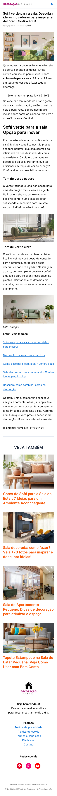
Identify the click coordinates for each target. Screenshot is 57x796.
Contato (28, 744)
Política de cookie (28, 731)
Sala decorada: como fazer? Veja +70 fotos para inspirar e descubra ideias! (28, 552)
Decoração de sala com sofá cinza (24, 355)
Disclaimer (28, 740)
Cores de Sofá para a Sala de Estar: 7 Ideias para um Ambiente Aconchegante (27, 498)
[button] (52, 4)
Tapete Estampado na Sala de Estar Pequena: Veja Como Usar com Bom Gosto (28, 662)
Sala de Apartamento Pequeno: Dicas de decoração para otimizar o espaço (28, 609)
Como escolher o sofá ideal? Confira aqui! (28, 363)
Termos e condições (28, 735)
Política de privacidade (28, 727)
